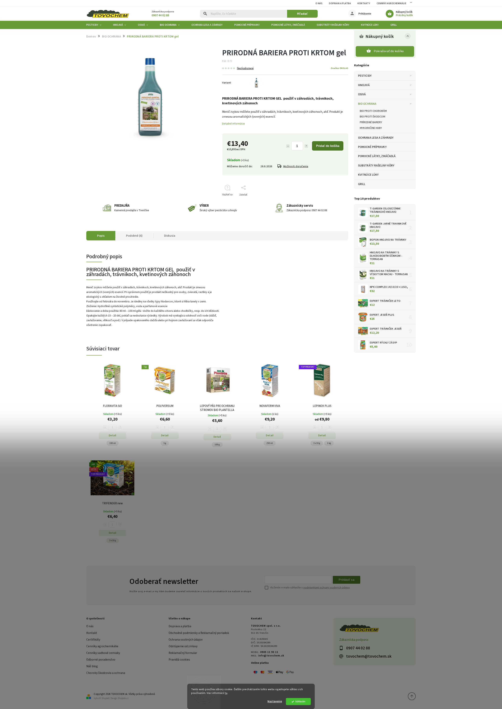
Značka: (339, 68)
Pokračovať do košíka (389, 51)
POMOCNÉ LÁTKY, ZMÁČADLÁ (377, 156)
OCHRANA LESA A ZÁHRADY (376, 137)
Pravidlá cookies (179, 659)
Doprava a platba (340, 3)
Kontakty (363, 3)
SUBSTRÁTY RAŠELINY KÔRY (376, 165)
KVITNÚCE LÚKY (368, 175)
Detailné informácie (233, 124)
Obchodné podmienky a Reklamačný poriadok (199, 633)
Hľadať (302, 13)
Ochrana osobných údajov (186, 639)
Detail (112, 435)
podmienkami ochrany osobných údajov (326, 588)
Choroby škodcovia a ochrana (105, 673)
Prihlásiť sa (346, 579)
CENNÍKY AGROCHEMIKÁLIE (391, 3)
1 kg (329, 443)
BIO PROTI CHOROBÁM (373, 111)
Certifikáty (93, 639)
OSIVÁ (362, 94)
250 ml (269, 443)
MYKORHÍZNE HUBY (371, 128)
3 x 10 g (316, 443)
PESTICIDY (365, 76)
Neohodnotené (245, 68)
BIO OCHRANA (367, 104)
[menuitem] (96, 25)
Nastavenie (274, 701)
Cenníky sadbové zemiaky (103, 653)
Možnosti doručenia (295, 166)
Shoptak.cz (123, 698)
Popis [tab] (101, 236)
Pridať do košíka (327, 145)
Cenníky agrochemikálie (102, 646)
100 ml (112, 443)
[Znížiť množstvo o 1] (288, 146)
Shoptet (105, 698)
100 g (217, 444)
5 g (165, 443)
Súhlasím (300, 701)
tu (226, 693)
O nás (319, 3)
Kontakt (91, 633)
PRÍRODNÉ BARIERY (371, 122)
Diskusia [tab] (169, 236)
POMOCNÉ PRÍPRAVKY (372, 147)
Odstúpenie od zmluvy (183, 646)
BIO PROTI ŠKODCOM (372, 117)
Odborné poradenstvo (100, 659)
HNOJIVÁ (364, 85)
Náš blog (92, 666)
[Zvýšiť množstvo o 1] (306, 146)
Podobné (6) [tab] (134, 236)
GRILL (362, 184)
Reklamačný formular (183, 653)
